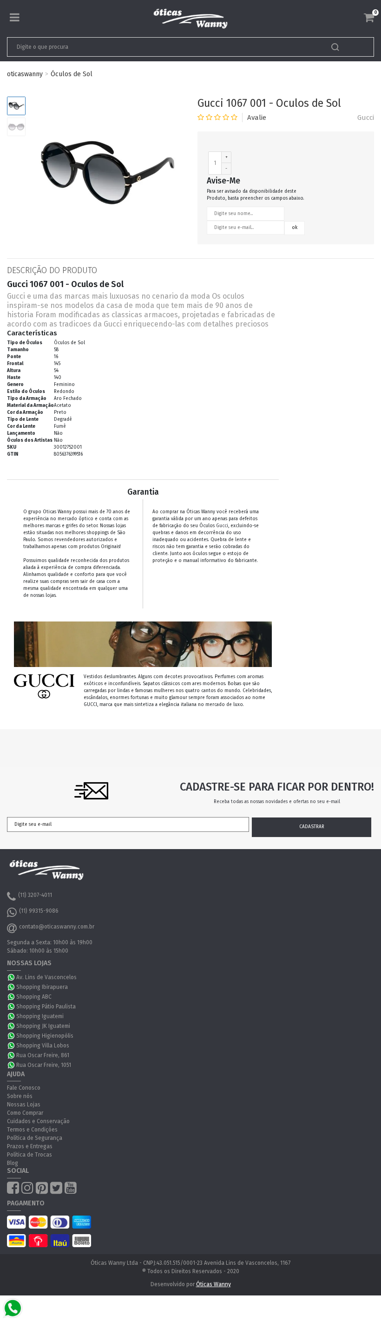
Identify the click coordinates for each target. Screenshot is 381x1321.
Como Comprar (25, 1113)
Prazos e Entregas (30, 1146)
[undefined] (107, 173)
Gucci (365, 117)
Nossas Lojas (23, 1104)
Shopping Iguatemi (40, 1016)
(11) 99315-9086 (39, 911)
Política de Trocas (29, 1154)
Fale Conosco (23, 1088)
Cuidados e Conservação (38, 1121)
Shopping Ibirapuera (42, 987)
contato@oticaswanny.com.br (56, 926)
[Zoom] (16, 106)
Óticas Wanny (213, 1284)
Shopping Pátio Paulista (46, 1006)
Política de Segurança (34, 1138)
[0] (369, 18)
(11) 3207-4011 (35, 895)
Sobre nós (20, 1096)
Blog (12, 1163)
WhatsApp (11, 977)
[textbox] (154, 47)
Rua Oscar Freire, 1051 (43, 1065)
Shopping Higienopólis (44, 1036)
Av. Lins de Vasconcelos (46, 977)
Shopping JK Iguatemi (43, 1026)
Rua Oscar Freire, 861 (42, 1055)
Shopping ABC (34, 997)
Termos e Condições (32, 1129)
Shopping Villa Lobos (42, 1045)
